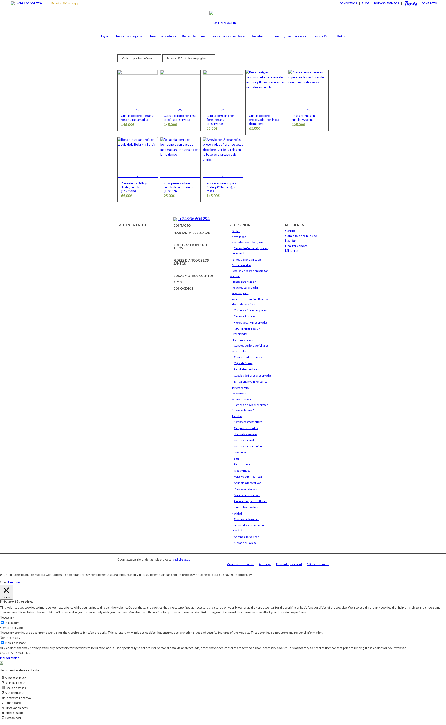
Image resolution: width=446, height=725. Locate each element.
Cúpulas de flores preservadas (253, 375)
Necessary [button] (7, 617)
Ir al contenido (10, 658)
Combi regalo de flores (248, 357)
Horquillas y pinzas (245, 434)
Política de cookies (318, 564)
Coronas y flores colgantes (250, 310)
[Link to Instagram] (304, 559)
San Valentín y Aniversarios (250, 381)
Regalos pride (240, 293)
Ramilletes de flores (246, 369)
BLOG (177, 282)
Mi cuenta (291, 251)
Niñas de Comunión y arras (248, 242)
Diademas (240, 452)
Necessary (12, 622)
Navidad (237, 513)
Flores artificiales (245, 316)
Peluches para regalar (245, 287)
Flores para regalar (243, 340)
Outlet (236, 231)
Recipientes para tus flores (250, 501)
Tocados (237, 416)
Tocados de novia (244, 440)
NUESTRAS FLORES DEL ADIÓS (190, 246)
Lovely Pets (239, 393)
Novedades (239, 237)
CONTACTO (182, 225)
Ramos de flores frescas (247, 259)
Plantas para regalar (244, 281)
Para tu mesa (242, 464)
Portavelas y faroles (246, 489)
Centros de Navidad (246, 519)
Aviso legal (265, 564)
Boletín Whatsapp (65, 3)
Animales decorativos (247, 483)
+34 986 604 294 (29, 3)
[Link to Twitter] (311, 559)
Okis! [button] (3, 582)
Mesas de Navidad (245, 543)
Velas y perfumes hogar (248, 476)
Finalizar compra (296, 246)
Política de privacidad (289, 564)
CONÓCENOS (183, 288)
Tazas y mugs (242, 470)
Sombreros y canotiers (248, 421)
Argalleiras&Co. (180, 559)
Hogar (235, 458)
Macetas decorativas (247, 495)
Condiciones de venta (240, 564)
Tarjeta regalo (240, 388)
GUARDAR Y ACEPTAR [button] (15, 653)
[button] (1, 663)
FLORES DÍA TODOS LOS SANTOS (191, 262)
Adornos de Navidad (246, 536)
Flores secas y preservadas (251, 322)
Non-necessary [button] (10, 638)
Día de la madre (241, 265)
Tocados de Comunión (248, 446)
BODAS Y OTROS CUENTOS (193, 276)
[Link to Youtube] (318, 559)
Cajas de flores (243, 363)
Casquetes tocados (246, 428)
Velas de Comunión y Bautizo (250, 299)
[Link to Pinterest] (325, 559)
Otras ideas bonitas (246, 507)
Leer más (14, 582)
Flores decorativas (243, 304)
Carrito (290, 231)
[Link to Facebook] (297, 559)
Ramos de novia (241, 399)
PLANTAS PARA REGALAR (191, 233)
